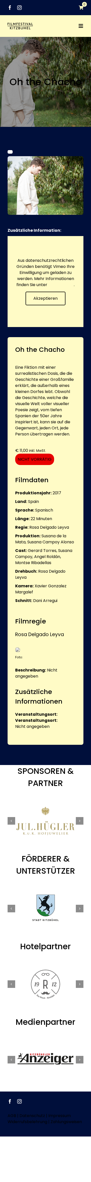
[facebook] (10, 7)
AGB (12, 1116)
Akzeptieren (45, 298)
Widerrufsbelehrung (27, 1122)
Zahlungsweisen (66, 1122)
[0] (78, 8)
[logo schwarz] (20, 25)
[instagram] (19, 7)
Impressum (59, 1116)
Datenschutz (61, 285)
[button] (11, 821)
